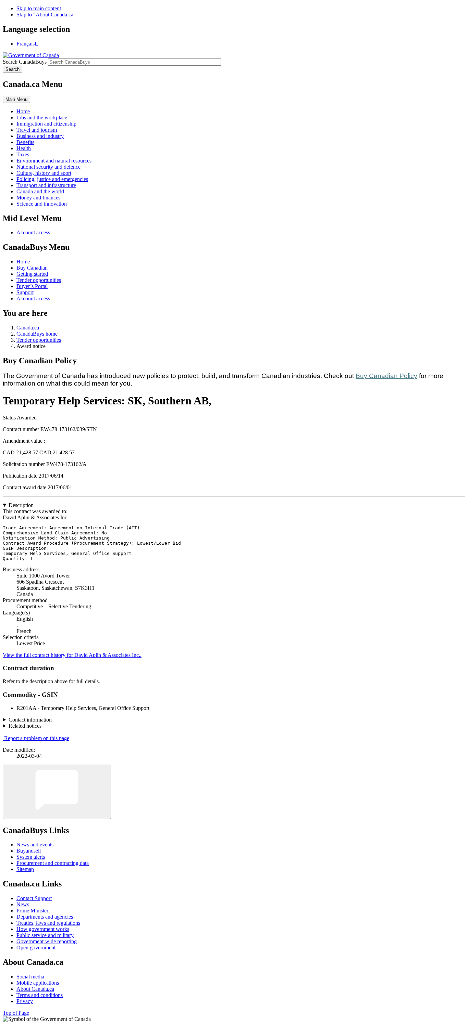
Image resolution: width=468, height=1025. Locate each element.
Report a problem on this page (36, 738)
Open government (36, 947)
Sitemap (25, 869)
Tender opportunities (38, 280)
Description (21, 505)
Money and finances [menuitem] (38, 197)
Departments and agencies (44, 917)
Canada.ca (27, 327)
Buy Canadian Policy (386, 375)
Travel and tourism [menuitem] (36, 130)
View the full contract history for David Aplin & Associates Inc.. (72, 655)
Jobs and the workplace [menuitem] (41, 117)
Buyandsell (28, 851)
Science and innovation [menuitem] (41, 204)
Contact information (30, 720)
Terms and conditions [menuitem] (39, 995)
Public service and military (45, 935)
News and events (34, 844)
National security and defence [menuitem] (48, 167)
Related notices (25, 726)
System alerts (30, 857)
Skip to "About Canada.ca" (46, 14)
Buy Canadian (32, 268)
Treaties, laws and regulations (48, 923)
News (22, 904)
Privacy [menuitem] (24, 1001)
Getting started (32, 274)
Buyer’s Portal (32, 286)
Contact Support (34, 898)
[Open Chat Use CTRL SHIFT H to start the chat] (57, 792)
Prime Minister (32, 910)
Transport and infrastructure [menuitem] (46, 185)
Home (23, 261)
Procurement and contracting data (52, 863)
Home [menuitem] (23, 111)
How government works (42, 929)
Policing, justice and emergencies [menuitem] (52, 179)
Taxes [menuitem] (22, 154)
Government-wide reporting (46, 941)
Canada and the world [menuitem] (40, 191)
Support (25, 292)
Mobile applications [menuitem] (37, 983)
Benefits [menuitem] (25, 142)
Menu (16, 99)
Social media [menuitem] (30, 976)
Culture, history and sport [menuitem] (43, 173)
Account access (33, 232)
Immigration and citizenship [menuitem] (46, 124)
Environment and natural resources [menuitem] (53, 161)
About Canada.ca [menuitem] (35, 989)
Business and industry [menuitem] (40, 136)
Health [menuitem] (23, 148)
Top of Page (16, 1013)
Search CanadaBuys (25, 62)
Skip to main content (38, 8)
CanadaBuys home (37, 334)
